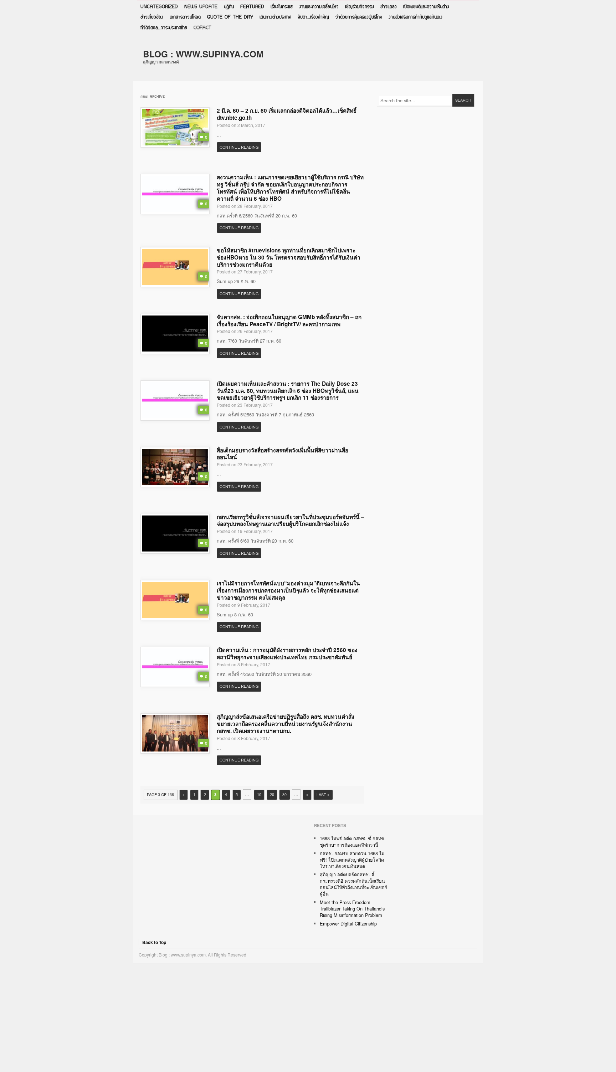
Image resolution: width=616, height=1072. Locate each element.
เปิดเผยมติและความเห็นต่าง (426, 7)
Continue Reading (239, 147)
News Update (200, 7)
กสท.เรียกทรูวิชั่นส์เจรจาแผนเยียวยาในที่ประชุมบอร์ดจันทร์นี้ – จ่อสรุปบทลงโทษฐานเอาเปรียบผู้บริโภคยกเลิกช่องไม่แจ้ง (290, 520)
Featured (252, 7)
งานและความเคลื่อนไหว (319, 7)
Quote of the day (230, 17)
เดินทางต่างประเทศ (275, 17)
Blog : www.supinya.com (203, 54)
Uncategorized (159, 7)
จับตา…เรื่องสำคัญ (313, 17)
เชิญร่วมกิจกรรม (359, 7)
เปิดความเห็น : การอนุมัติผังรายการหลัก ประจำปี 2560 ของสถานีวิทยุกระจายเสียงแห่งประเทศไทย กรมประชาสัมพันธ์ (287, 653)
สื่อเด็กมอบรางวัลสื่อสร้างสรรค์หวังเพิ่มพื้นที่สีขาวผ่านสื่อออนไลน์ (282, 453)
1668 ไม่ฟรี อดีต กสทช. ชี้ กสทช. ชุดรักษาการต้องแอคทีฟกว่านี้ (353, 841)
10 (259, 794)
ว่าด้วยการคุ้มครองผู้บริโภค (358, 17)
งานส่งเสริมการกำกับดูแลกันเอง (415, 17)
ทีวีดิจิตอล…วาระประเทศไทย (163, 28)
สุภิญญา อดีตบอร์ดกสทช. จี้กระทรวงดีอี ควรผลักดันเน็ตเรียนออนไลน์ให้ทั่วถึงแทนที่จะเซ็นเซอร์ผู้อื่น (353, 884)
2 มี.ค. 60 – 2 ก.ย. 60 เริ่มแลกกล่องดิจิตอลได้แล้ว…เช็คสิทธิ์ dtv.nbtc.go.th (286, 114)
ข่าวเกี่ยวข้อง (151, 17)
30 (284, 794)
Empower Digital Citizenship (348, 923)
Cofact (202, 28)
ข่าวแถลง (388, 7)
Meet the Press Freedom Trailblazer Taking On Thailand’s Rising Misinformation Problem (352, 908)
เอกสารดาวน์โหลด (185, 17)
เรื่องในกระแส (282, 7)
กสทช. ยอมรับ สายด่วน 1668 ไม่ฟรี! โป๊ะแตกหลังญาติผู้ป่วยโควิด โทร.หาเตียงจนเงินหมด (352, 860)
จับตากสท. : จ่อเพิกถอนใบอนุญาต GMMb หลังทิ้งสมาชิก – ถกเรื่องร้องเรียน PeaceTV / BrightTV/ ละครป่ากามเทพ (289, 320)
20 (272, 794)
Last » (323, 794)
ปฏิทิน (229, 7)
